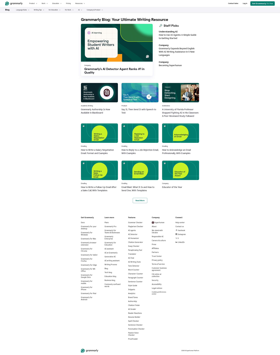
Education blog (110, 276)
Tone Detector (133, 266)
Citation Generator (135, 242)
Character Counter (135, 274)
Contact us (179, 226)
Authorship (132, 301)
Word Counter (133, 270)
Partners (155, 252)
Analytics (131, 293)
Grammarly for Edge (89, 265)
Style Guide (132, 286)
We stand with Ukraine (157, 231)
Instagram (182, 234)
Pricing (68, 3)
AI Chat (131, 258)
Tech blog (108, 272)
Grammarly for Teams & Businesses (112, 231)
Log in (245, 3)
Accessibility (156, 284)
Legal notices (157, 288)
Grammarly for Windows (86, 234)
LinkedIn (181, 242)
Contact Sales (233, 3)
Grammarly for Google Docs (86, 276)
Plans (107, 222)
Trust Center (157, 256)
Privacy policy (157, 260)
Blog (106, 268)
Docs (83, 222)
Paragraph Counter (135, 278)
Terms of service (158, 264)
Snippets (131, 289)
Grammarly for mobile (86, 282)
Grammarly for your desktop (88, 227)
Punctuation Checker (136, 329)
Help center (180, 222)
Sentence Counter (135, 282)
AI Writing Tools (134, 262)
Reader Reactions (135, 313)
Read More (140, 200)
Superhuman (159, 222)
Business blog (110, 280)
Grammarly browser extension (88, 244)
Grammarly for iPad (88, 293)
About (154, 226)
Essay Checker (133, 246)
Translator (132, 254)
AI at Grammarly (111, 253)
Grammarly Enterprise (109, 237)
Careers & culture (159, 240)
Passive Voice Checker (133, 334)
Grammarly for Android (86, 298)
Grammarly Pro (110, 226)
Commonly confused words (112, 285)
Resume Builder (134, 317)
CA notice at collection (156, 275)
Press (154, 244)
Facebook (181, 230)
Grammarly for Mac (88, 239)
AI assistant (109, 249)
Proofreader (133, 339)
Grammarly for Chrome (86, 250)
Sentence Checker (135, 325)
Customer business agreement (159, 269)
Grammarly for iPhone (86, 288)
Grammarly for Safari (89, 255)
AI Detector (132, 234)
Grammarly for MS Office (88, 270)
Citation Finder (134, 305)
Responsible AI (157, 236)
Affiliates (155, 248)
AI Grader (132, 309)
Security (155, 280)
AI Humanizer (133, 238)
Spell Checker (133, 321)
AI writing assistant (112, 261)
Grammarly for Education (110, 244)
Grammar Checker (135, 222)
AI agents (132, 230)
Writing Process (111, 265)
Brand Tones (133, 297)
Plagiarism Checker (135, 226)
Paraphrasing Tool (135, 250)
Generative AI (110, 257)
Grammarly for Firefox (86, 260)
